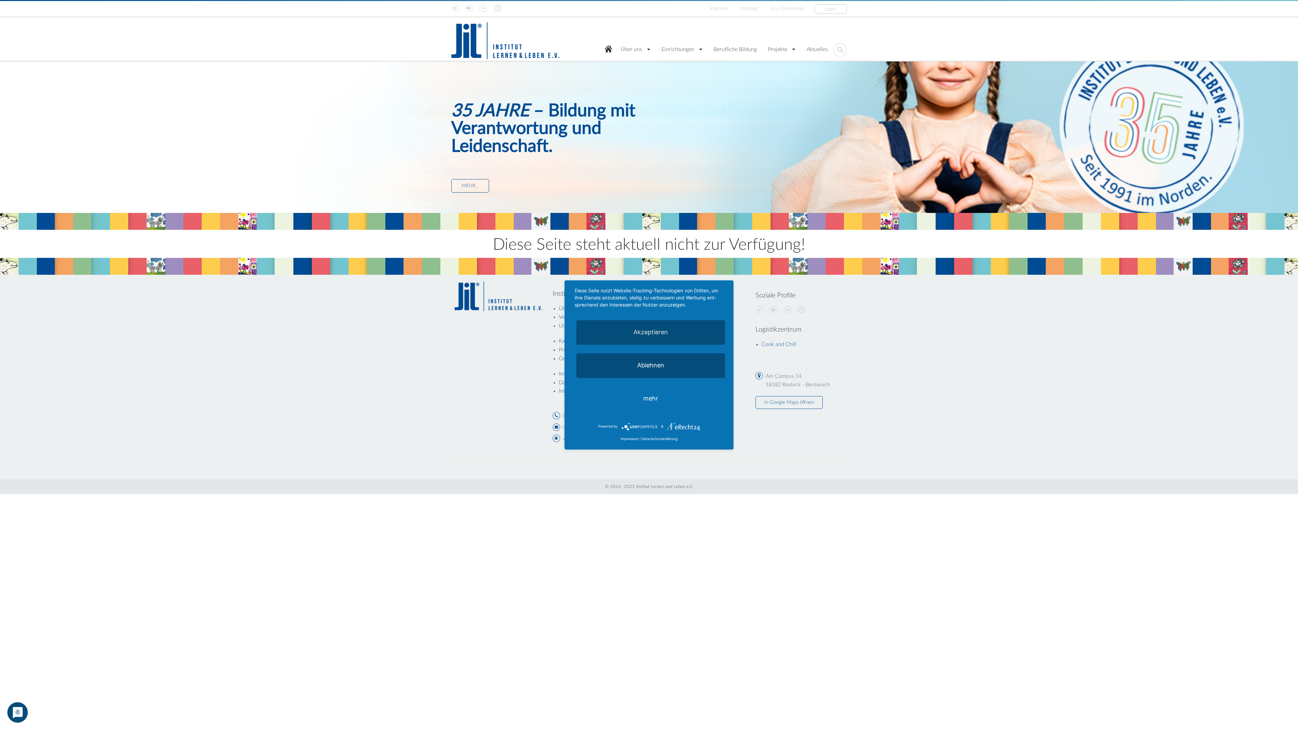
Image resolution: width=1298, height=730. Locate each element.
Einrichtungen (678, 49)
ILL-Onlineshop (787, 8)
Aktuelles (817, 49)
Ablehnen (650, 365)
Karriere (719, 8)
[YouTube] (773, 310)
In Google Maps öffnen (789, 402)
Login (830, 8)
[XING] (759, 310)
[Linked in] (787, 310)
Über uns (631, 49)
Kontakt (749, 8)
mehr (650, 398)
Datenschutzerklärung (659, 439)
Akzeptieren (650, 332)
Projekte (777, 49)
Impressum (630, 439)
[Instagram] (802, 310)
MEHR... (470, 186)
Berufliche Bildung (735, 49)
